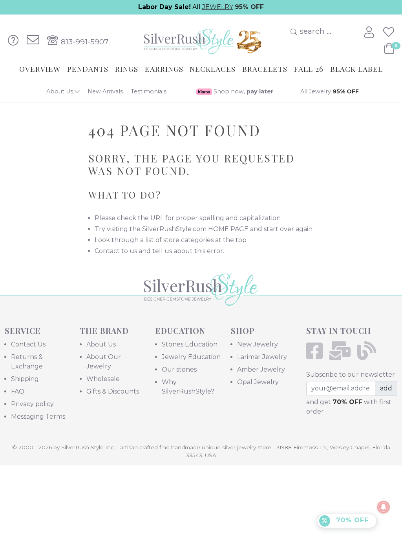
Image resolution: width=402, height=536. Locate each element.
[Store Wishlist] (388, 32)
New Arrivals (105, 91)
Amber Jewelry (261, 369)
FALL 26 (308, 69)
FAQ (17, 391)
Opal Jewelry (258, 382)
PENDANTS (87, 69)
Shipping (25, 379)
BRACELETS (264, 69)
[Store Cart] (389, 48)
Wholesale (103, 379)
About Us (60, 91)
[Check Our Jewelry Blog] (369, 355)
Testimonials (148, 91)
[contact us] (33, 40)
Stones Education (189, 344)
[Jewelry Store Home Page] (201, 40)
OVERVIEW (39, 69)
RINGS (126, 69)
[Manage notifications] (383, 507)
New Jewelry (257, 344)
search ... (314, 31)
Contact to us (116, 251)
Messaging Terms (38, 416)
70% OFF (351, 520)
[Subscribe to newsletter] (342, 355)
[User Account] (370, 32)
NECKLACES (213, 69)
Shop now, (243, 91)
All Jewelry (329, 91)
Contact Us (28, 344)
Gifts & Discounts (112, 391)
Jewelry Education (191, 357)
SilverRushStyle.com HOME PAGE (195, 229)
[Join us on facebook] (317, 355)
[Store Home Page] (201, 300)
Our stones (179, 369)
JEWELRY (217, 7)
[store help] (13, 40)
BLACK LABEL (356, 69)
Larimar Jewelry (262, 357)
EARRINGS (164, 69)
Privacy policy (32, 404)
